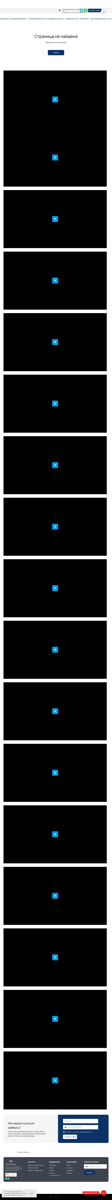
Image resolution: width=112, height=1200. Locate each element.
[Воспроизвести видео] (55, 99)
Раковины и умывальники (35, 1170)
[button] (95, 10)
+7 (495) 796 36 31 (54, 1175)
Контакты (51, 1173)
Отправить (89, 1172)
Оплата (68, 1165)
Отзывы (51, 1168)
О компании (52, 1165)
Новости (51, 1170)
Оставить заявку (70, 1137)
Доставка (69, 1168)
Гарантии (69, 1173)
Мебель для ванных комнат (36, 1165)
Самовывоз (69, 1170)
